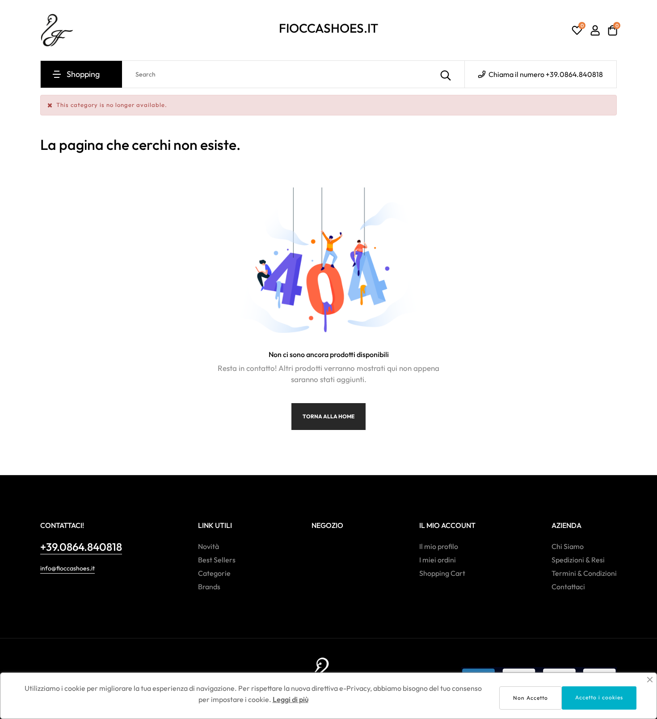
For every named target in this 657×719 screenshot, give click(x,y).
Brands (209, 586)
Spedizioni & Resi (578, 559)
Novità (208, 546)
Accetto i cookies (599, 697)
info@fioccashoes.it (67, 568)
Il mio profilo (438, 546)
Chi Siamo (568, 546)
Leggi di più (290, 699)
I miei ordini (437, 559)
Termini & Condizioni (584, 573)
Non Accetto (530, 697)
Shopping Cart (442, 573)
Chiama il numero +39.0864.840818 (545, 74)
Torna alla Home (328, 416)
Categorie (214, 573)
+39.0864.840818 (81, 546)
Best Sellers (217, 559)
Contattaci (568, 586)
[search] (445, 74)
